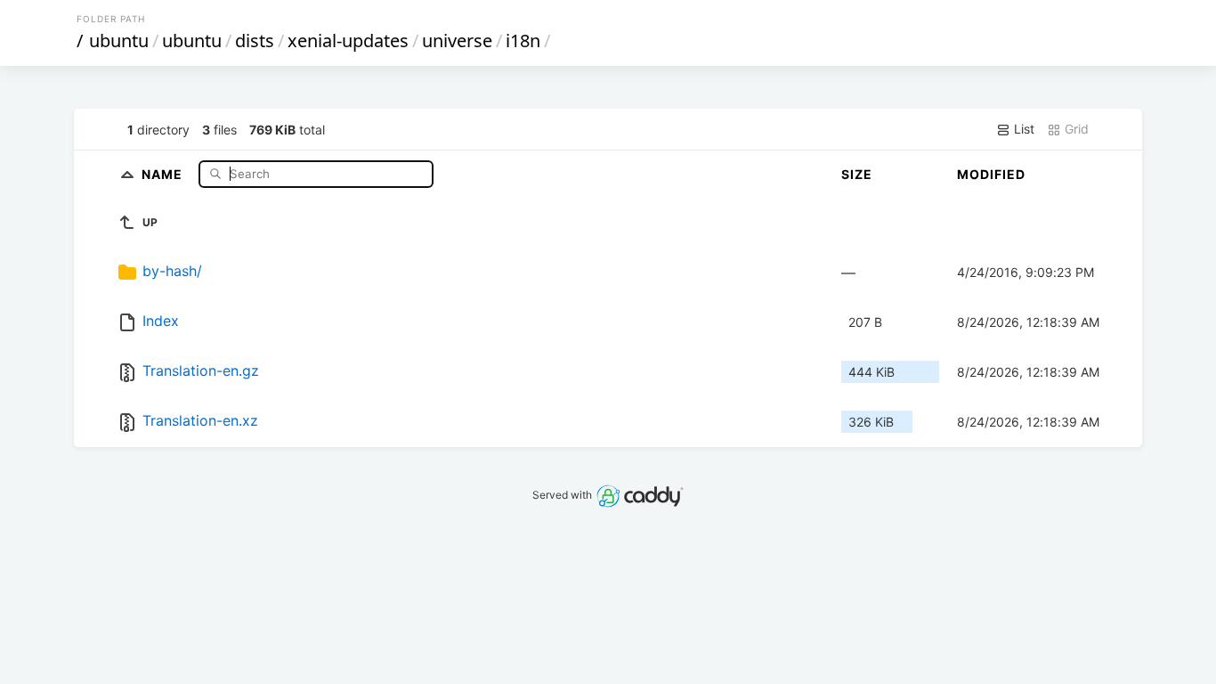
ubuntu (119, 40)
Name (164, 173)
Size (856, 174)
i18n (523, 40)
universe (457, 40)
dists (254, 40)
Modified (991, 174)
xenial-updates (348, 40)
